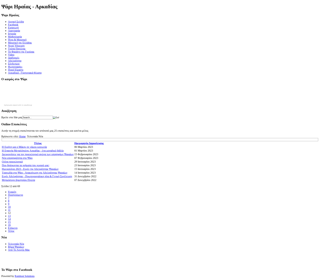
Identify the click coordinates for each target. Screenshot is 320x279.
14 (9, 219)
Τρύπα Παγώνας (17, 48)
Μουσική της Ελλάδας (20, 42)
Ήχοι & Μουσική (17, 39)
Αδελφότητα (14, 60)
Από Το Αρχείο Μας (19, 249)
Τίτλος (38, 143)
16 (9, 225)
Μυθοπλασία (15, 36)
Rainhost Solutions (24, 276)
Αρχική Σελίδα (16, 21)
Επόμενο (13, 228)
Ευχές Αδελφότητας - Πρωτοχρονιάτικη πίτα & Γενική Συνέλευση (37, 176)
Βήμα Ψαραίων (16, 246)
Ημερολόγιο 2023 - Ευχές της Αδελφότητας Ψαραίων (30, 169)
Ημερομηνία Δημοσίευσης (89, 143)
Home (22, 136)
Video (11, 54)
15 (9, 222)
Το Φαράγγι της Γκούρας (21, 51)
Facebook (13, 24)
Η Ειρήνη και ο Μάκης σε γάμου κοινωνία (24, 147)
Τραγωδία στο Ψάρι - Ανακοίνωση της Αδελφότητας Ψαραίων (34, 172)
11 (9, 209)
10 (9, 206)
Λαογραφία (14, 30)
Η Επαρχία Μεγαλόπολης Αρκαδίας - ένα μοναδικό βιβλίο (33, 150)
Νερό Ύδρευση (16, 45)
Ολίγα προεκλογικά (12, 161)
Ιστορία (12, 33)
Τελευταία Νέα (16, 243)
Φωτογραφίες (15, 66)
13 (9, 216)
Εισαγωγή (13, 27)
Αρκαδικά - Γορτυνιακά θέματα (25, 72)
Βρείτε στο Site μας (11, 117)
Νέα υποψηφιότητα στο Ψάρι (17, 158)
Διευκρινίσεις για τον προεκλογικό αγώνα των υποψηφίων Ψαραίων (38, 154)
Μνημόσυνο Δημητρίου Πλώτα (18, 180)
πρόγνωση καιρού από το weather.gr (18, 105)
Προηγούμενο (15, 194)
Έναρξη (12, 191)
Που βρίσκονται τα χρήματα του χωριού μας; (25, 165)
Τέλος (11, 231)
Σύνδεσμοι (14, 63)
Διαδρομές (13, 57)
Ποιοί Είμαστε (16, 69)
